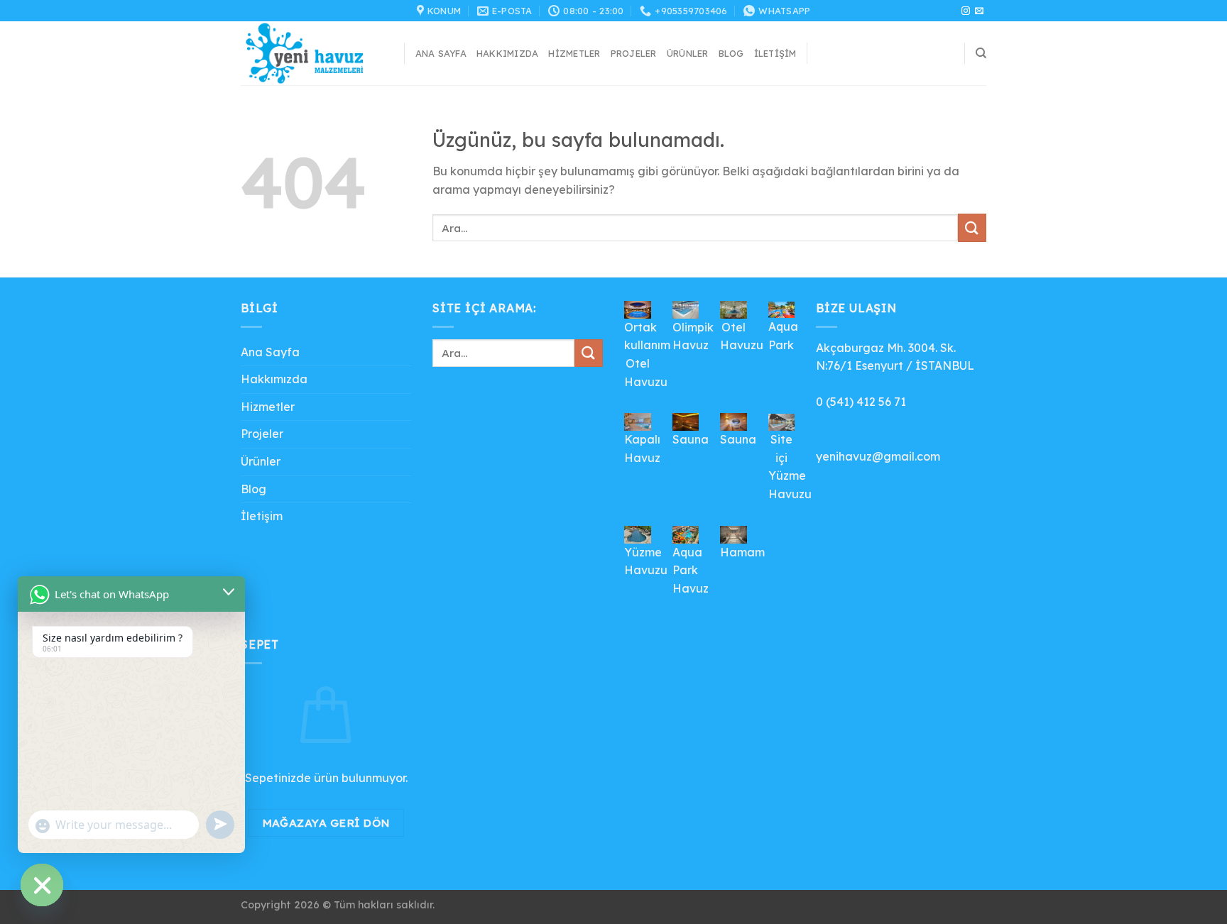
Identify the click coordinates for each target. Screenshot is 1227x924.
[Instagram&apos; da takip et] (965, 11)
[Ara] (981, 53)
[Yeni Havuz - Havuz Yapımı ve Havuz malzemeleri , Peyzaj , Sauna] (312, 53)
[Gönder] (972, 227)
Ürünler (688, 53)
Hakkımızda (507, 53)
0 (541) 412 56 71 (861, 402)
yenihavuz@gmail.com (878, 456)
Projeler (634, 53)
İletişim (775, 53)
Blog (731, 53)
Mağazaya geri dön (326, 822)
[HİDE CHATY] (42, 885)
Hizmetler (574, 53)
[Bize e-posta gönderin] (979, 11)
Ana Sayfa (441, 53)
